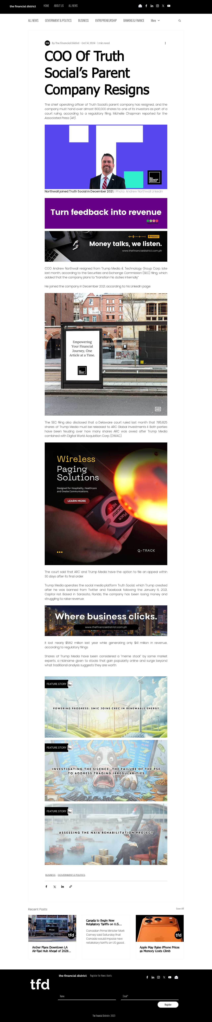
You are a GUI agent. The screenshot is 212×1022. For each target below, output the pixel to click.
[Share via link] (70, 886)
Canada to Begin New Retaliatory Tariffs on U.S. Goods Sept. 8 (102, 922)
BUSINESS (83, 20)
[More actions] (165, 43)
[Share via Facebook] (46, 886)
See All (180, 908)
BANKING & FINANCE (133, 20)
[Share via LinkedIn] (62, 886)
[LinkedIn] (152, 6)
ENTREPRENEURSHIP (106, 20)
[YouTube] (169, 6)
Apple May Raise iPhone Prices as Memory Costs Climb (159, 949)
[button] (179, 20)
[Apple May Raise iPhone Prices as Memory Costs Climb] (160, 928)
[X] (163, 6)
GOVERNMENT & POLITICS (58, 20)
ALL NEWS (33, 20)
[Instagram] (157, 6)
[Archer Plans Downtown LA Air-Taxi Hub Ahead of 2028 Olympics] (52, 928)
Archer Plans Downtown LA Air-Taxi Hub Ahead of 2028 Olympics (50, 949)
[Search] (183, 6)
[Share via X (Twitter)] (54, 886)
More (153, 20)
